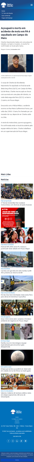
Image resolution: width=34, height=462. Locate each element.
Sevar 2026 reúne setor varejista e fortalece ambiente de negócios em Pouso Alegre (16, 320)
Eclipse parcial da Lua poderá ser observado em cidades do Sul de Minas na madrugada (16, 370)
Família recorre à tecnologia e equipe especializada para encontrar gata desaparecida (13, 345)
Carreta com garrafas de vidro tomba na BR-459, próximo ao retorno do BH (16, 272)
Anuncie (17, 421)
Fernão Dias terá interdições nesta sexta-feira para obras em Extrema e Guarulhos (16, 296)
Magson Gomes (5, 49)
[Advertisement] (17, 154)
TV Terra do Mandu (17, 419)
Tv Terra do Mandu (7, 13)
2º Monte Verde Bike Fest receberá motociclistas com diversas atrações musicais (16, 204)
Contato (17, 423)
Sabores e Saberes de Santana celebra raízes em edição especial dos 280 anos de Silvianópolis (16, 395)
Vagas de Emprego (7, 18)
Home (3, 11)
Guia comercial (6, 15)
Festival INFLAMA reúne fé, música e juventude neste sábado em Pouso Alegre (15, 248)
